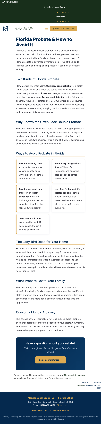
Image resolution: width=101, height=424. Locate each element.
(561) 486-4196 (47, 405)
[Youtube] (63, 12)
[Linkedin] (66, 12)
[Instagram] (68, 12)
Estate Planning (24, 28)
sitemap (80, 385)
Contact (97, 383)
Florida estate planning (74, 375)
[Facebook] (57, 12)
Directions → (62, 405)
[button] (46, 29)
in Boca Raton (23, 29)
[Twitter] (60, 12)
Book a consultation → (50, 360)
